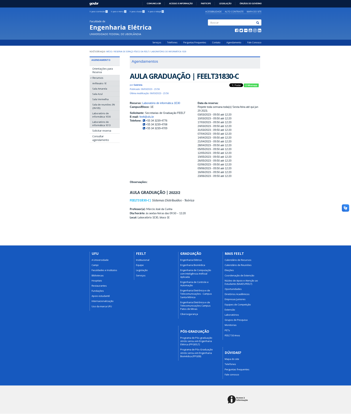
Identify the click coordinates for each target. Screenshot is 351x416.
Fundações (98, 290)
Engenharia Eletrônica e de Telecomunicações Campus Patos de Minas (195, 306)
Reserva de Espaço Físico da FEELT (131, 51)
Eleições (229, 270)
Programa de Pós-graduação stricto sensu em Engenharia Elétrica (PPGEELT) (196, 341)
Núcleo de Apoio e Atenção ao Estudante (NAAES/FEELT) (241, 282)
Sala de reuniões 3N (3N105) (103, 106)
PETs (227, 330)
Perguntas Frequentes (194, 42)
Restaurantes (99, 285)
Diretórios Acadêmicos (237, 294)
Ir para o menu (118, 11)
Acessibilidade (213, 11)
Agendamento (234, 42)
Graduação (190, 253)
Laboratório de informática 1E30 (168, 51)
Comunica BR (154, 3)
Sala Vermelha (100, 99)
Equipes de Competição (238, 304)
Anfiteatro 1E (99, 83)
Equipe (140, 265)
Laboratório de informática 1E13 (101, 123)
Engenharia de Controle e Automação (194, 283)
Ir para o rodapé (155, 11)
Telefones (172, 42)
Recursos (97, 78)
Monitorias (231, 325)
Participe (206, 3)
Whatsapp (252, 85)
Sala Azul (97, 94)
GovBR (92, 2)
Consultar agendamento (100, 138)
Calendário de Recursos (238, 260)
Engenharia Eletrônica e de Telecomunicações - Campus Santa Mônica (196, 294)
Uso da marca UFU (102, 306)
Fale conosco (232, 374)
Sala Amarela (99, 88)
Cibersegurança (189, 314)
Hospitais (97, 280)
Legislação (225, 3)
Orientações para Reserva (102, 70)
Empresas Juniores (235, 299)
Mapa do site (254, 11)
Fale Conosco (254, 42)
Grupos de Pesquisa (236, 320)
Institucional (142, 260)
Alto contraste (234, 11)
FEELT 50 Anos (232, 335)
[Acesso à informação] (238, 399)
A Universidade (100, 260)
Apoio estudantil (101, 296)
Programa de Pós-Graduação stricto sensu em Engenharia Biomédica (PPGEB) (196, 353)
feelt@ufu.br (146, 116)
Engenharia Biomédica (192, 265)
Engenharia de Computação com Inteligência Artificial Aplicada (195, 273)
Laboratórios (232, 314)
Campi (95, 265)
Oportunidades (233, 289)
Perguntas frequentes (237, 369)
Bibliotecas (98, 275)
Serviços (156, 42)
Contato (216, 42)
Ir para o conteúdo (98, 11)
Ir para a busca (137, 11)
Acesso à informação (181, 3)
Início (109, 51)
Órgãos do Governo (251, 3)
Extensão (230, 309)
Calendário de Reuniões (238, 265)
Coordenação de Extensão (239, 275)
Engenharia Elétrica (191, 260)
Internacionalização (103, 301)
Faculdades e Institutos (104, 270)
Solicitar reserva (101, 130)
